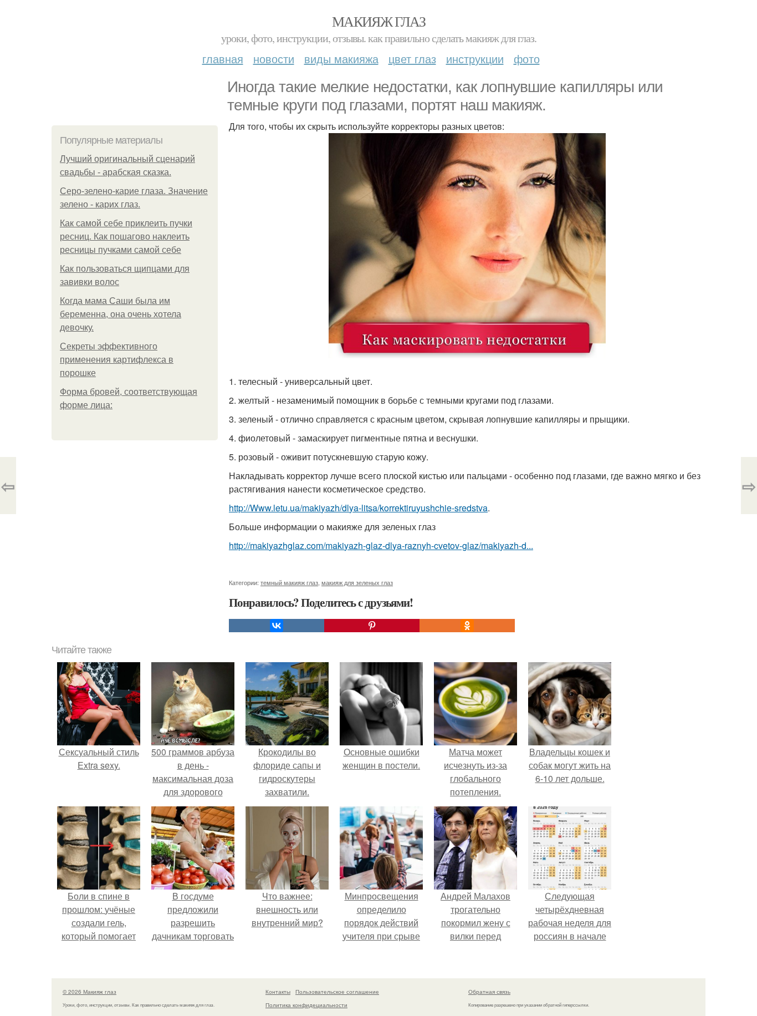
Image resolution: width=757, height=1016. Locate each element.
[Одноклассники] (467, 625)
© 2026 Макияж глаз (89, 991)
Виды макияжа (341, 58)
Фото (527, 58)
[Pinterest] (372, 625)
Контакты (277, 991)
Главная (222, 58)
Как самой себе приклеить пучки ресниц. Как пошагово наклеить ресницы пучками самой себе (126, 237)
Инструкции (475, 58)
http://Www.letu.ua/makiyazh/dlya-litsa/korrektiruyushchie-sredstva (358, 507)
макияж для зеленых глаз (357, 582)
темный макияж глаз (289, 582)
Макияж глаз (378, 21)
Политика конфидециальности (306, 1005)
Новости (273, 58)
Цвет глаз (412, 58)
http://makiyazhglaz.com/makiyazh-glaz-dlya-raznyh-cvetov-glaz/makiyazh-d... (381, 545)
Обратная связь (489, 991)
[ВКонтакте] (276, 625)
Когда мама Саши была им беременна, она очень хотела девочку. (120, 314)
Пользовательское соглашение (337, 991)
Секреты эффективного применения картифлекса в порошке (116, 360)
